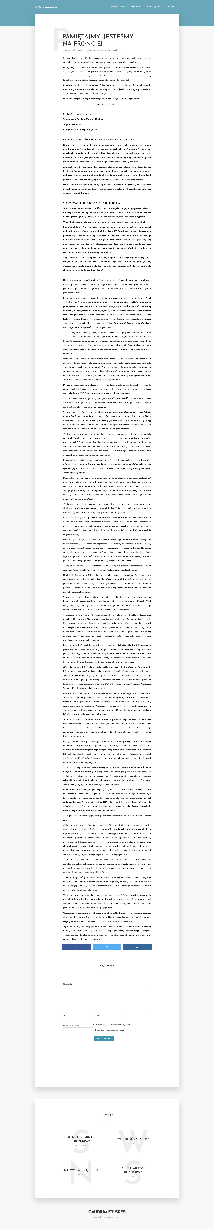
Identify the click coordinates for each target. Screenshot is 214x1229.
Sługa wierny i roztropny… (133, 1170)
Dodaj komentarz (119, 50)
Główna (114, 7)
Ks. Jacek (71, 50)
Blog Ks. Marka (137, 7)
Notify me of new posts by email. (109, 1030)
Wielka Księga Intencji (155, 7)
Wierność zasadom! (133, 1139)
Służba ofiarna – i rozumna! (81, 1139)
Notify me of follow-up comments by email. (112, 1025)
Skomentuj (67, 984)
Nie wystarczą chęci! (81, 1170)
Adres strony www (71, 1025)
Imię (65, 1015)
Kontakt (171, 7)
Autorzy (124, 7)
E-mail (97, 1015)
